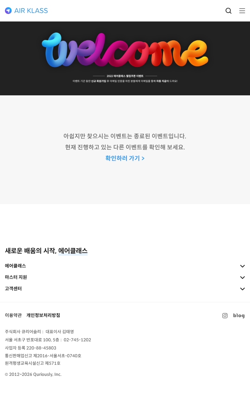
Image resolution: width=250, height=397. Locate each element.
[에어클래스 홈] (26, 11)
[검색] (228, 11)
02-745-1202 (77, 340)
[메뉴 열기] (240, 11)
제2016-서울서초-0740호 (57, 356)
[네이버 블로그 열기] (239, 315)
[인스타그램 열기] (225, 315)
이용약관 (13, 315)
